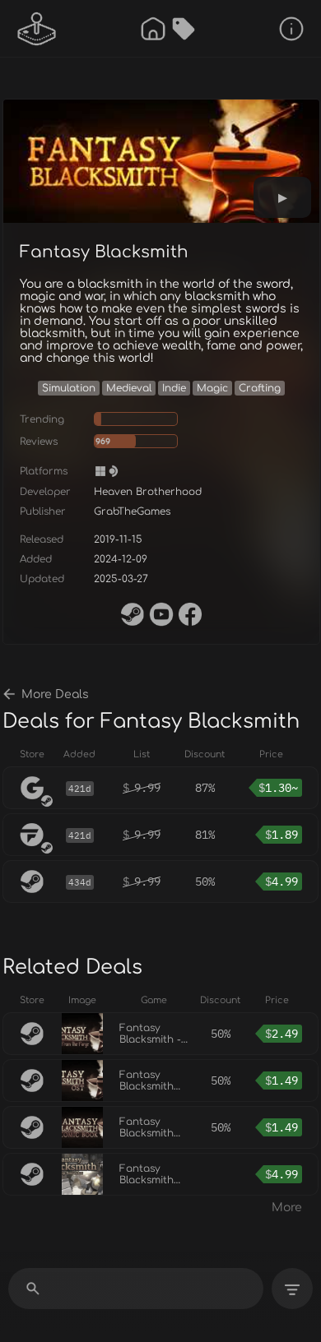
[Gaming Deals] (183, 29)
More (287, 1207)
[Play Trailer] (282, 197)
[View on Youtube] (161, 614)
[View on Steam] (132, 614)
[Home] (153, 29)
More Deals (55, 694)
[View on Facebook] (190, 614)
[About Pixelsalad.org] (291, 29)
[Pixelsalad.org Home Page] (37, 28)
